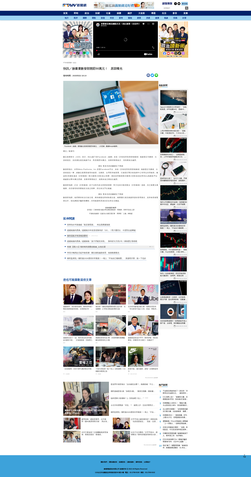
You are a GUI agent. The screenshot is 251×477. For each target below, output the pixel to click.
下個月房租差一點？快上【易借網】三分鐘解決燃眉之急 (111, 370)
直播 (185, 13)
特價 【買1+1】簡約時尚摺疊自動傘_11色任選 (86, 247)
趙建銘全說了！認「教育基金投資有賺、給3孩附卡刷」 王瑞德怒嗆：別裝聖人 (78, 339)
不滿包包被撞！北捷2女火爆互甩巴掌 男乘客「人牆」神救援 (110, 213)
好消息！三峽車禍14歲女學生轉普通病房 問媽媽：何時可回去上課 (110, 210)
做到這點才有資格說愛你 (77, 236)
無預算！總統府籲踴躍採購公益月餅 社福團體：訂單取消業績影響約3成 (111, 308)
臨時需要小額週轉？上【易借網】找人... (126, 398)
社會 (108, 13)
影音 (175, 13)
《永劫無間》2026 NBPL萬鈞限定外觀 (77, 369)
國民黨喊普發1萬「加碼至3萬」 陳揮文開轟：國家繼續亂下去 (133, 391)
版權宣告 (122, 462)
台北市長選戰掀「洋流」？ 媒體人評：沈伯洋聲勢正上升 (133, 405)
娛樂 (119, 13)
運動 (94, 18)
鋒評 (130, 13)
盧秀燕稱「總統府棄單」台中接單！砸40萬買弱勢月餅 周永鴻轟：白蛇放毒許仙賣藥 (94, 420)
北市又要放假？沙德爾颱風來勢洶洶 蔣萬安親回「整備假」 (94, 433)
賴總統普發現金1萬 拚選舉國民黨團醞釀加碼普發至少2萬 (110, 339)
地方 (67, 18)
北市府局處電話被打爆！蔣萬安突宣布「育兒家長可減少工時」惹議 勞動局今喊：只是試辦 (143, 308)
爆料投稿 (139, 462)
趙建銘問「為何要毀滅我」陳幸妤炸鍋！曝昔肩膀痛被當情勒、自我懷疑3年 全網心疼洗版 (78, 308)
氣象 (166, 18)
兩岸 (76, 18)
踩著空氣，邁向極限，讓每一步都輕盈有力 (143, 370)
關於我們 (104, 462)
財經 (97, 13)
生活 (164, 13)
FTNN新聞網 (67, 62)
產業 (139, 18)
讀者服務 (130, 462)
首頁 (65, 13)
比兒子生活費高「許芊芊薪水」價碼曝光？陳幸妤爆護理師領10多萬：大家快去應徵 (144, 433)
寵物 (130, 18)
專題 (153, 13)
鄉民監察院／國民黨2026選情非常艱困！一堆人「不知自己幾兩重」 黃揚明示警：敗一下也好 (133, 412)
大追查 (141, 13)
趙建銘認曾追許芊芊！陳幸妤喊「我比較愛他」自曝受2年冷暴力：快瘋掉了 (143, 339)
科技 (112, 18)
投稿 (175, 18)
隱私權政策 (113, 462)
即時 (76, 13)
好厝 (184, 18)
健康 (157, 18)
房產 (148, 18)
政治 (87, 13)
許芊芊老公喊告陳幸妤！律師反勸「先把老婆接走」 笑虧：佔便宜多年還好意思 (144, 420)
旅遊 (103, 18)
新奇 (121, 18)
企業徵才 (147, 462)
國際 (85, 18)
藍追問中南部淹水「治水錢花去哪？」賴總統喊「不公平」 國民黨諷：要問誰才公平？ (132, 384)
